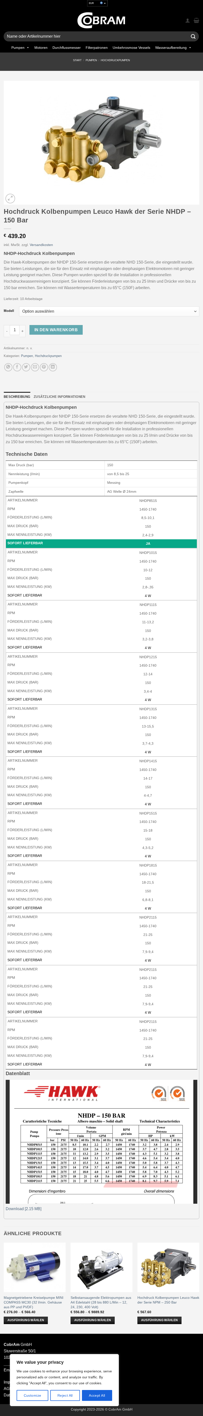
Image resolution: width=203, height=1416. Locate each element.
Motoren (41, 48)
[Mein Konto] (187, 20)
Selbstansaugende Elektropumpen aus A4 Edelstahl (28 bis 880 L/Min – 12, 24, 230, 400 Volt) (101, 1302)
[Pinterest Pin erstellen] (44, 367)
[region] (64, 1380)
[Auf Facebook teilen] (17, 367)
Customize (32, 1395)
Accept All (97, 1395)
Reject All (65, 1395)
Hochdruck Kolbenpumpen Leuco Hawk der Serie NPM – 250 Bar (168, 1300)
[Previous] (4, 1287)
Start (77, 60)
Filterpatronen (97, 48)
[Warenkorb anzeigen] (196, 20)
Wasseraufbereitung (171, 48)
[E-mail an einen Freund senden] (35, 367)
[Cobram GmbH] (101, 20)
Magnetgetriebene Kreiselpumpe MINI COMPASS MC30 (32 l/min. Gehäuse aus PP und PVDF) (33, 1302)
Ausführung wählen (25, 1320)
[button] (10, 198)
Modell (9, 311)
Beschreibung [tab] (17, 397)
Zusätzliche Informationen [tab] (59, 397)
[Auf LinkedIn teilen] (53, 367)
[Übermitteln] (193, 36)
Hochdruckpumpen (115, 60)
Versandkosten (41, 245)
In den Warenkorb (56, 330)
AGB (8, 1389)
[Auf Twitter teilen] (26, 367)
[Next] (199, 1287)
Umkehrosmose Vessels (131, 48)
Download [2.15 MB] (23, 1209)
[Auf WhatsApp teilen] (8, 367)
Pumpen (18, 48)
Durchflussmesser (66, 48)
